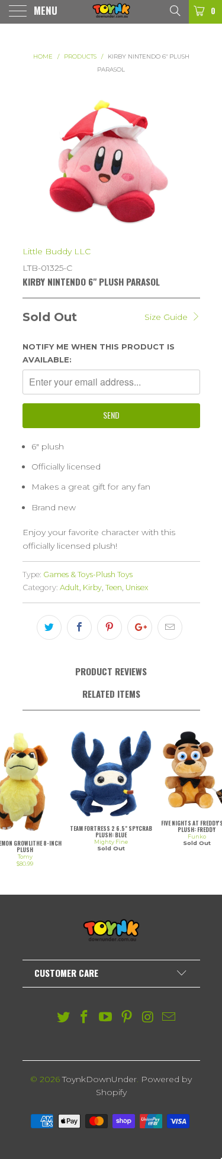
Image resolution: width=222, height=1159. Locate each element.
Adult (69, 587)
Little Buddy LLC (56, 251)
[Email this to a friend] (169, 627)
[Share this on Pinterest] (109, 627)
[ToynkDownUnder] (111, 12)
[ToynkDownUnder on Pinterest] (127, 1018)
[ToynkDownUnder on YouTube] (106, 1018)
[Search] (174, 10)
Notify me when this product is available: (98, 353)
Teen (113, 587)
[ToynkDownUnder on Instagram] (148, 1018)
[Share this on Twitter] (49, 627)
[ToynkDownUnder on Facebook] (85, 1018)
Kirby (92, 587)
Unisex (137, 587)
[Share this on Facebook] (79, 627)
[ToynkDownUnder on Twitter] (63, 1018)
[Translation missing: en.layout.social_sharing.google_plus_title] (139, 627)
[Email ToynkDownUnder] (169, 1018)
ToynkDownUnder (99, 1079)
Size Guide (167, 317)
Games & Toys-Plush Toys (88, 574)
